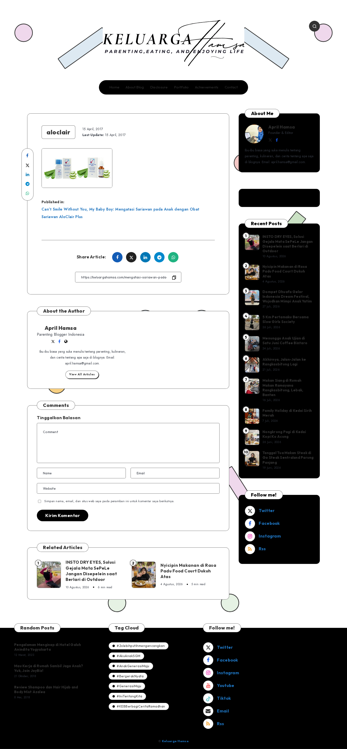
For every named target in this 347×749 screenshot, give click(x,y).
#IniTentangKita (129, 696)
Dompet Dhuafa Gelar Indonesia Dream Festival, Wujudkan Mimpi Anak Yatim (287, 297)
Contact (231, 87)
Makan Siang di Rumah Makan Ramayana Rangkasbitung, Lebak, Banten (282, 387)
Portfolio (181, 87)
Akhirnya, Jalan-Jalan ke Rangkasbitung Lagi (284, 361)
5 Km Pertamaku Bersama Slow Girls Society (285, 319)
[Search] (314, 26)
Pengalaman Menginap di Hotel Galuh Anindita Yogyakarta (47, 647)
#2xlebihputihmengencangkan (141, 646)
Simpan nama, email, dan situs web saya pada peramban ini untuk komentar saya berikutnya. (109, 501)
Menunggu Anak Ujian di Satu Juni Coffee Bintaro (284, 340)
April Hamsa (61, 328)
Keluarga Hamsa (175, 741)
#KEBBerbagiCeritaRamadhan (141, 706)
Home (114, 87)
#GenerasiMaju (129, 686)
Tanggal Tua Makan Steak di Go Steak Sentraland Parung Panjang (288, 458)
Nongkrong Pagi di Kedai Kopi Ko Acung (284, 434)
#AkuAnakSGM (128, 656)
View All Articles (82, 374)
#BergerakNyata (130, 676)
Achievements (207, 87)
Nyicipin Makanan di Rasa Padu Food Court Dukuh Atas (188, 571)
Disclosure (159, 87)
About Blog (135, 87)
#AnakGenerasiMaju (133, 666)
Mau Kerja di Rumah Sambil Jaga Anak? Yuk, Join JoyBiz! (48, 668)
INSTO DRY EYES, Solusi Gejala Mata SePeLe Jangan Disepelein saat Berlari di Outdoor (91, 570)
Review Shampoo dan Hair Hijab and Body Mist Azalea (46, 689)
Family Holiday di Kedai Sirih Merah (287, 413)
